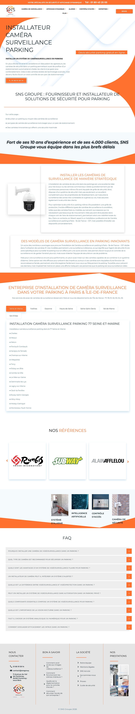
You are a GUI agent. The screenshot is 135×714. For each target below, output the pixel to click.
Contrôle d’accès (86, 9)
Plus (64, 13)
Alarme (72, 9)
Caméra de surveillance (32, 9)
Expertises (103, 9)
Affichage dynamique (55, 9)
